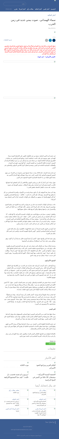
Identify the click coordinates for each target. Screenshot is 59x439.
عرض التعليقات (8, 40)
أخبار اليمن (46, 9)
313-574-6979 (27, 426)
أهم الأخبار (50, 358)
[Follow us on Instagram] (42, 426)
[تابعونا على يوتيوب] (46, 426)
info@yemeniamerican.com (21, 429)
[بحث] (5, 3)
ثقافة (17, 390)
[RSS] (38, 426)
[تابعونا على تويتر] (50, 426)
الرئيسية (53, 9)
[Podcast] (35, 426)
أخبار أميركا (22, 9)
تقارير (15, 9)
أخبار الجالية (38, 9)
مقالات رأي (30, 9)
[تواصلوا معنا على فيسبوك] (53, 426)
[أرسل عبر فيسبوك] (53, 40)
